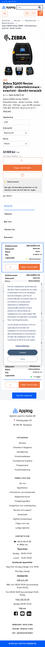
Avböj (22, 359)
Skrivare (17, 21)
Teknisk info (9, 229)
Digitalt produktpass (22, 519)
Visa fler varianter (24, 395)
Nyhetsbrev (22, 488)
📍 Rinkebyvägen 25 (22, 420)
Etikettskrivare (30, 21)
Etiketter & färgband (22, 447)
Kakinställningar (22, 346)
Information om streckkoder (22, 492)
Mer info (8, 222)
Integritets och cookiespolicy (22, 505)
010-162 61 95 (10, 1)
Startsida (6, 21)
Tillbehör (8, 214)
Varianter (8, 206)
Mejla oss (24, 544)
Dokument (8, 237)
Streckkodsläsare (22, 456)
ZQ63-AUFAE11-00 (33, 245)
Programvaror (22, 465)
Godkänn (22, 352)
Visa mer (7, 111)
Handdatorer (22, 452)
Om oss (22, 483)
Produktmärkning (22, 470)
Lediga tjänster (23, 528)
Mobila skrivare (8, 23)
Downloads (22, 514)
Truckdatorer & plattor (22, 461)
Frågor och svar (22, 523)
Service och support (22, 510)
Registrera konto (22, 497)
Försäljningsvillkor (22, 501)
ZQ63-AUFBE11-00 (33, 275)
